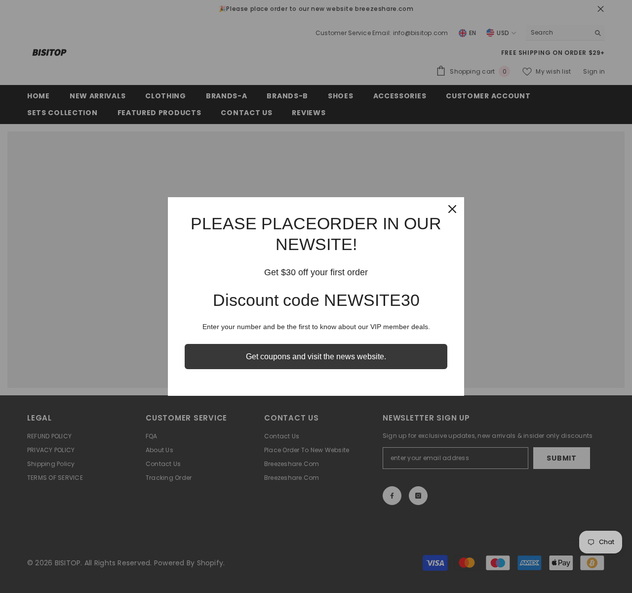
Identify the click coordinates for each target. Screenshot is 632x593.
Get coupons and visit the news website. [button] (316, 356)
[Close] (452, 209)
